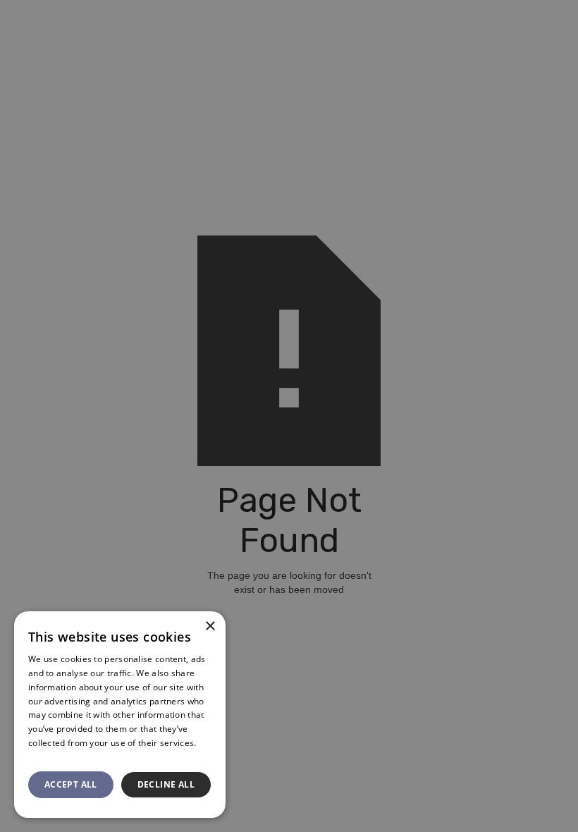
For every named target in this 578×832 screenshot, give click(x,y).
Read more (50, 757)
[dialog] (289, 416)
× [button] (209, 626)
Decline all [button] (166, 784)
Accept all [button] (70, 784)
